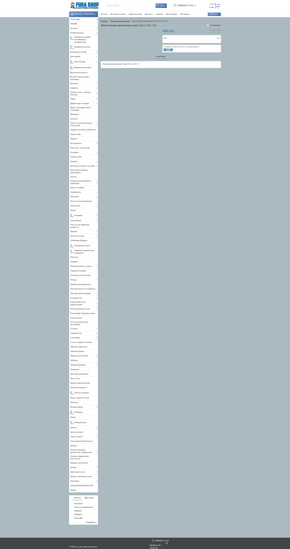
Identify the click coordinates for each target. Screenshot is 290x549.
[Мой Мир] (171, 49)
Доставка (89, 498)
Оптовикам (185, 14)
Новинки (159, 14)
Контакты (149, 14)
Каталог (104, 14)
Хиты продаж (171, 14)
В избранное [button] (215, 25)
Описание (161, 57)
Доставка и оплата (118, 14)
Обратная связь (135, 14)
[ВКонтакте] (165, 49)
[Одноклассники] (168, 49)
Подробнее (90, 522)
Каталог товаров (84, 14)
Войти (215, 14)
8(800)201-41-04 (185, 6)
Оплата (77, 498)
